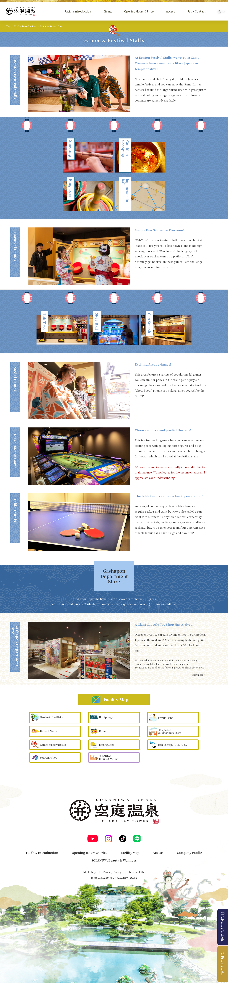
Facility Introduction (78, 11)
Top (8, 26)
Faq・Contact (197, 11)
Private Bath (223, 966)
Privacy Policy (112, 872)
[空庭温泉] (20, 11)
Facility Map (130, 853)
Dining (107, 11)
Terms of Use (137, 872)
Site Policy (89, 872)
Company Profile (189, 853)
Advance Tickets (223, 929)
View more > (198, 674)
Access (170, 11)
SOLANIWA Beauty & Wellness (114, 860)
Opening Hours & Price (139, 11)
